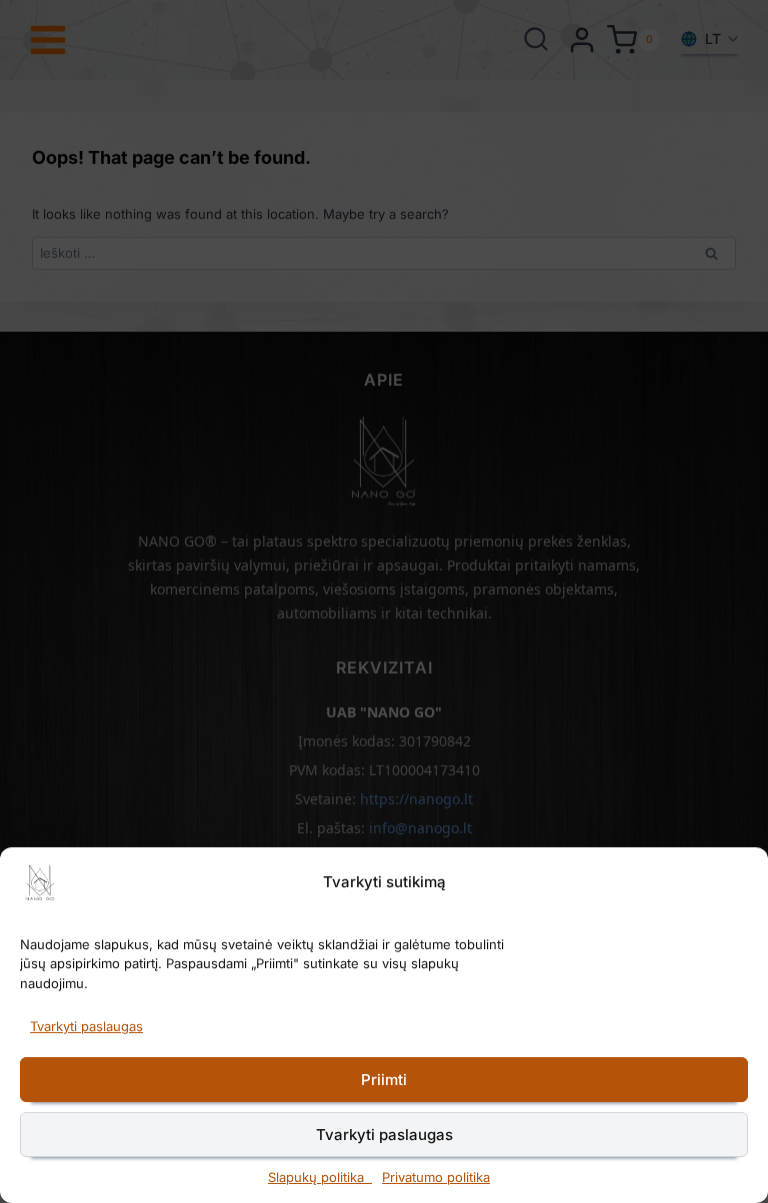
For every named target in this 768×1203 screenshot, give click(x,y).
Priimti (384, 1079)
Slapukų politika (320, 1177)
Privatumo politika (436, 1177)
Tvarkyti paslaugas (86, 1026)
